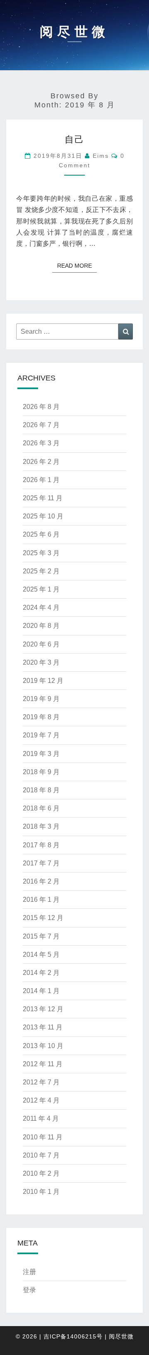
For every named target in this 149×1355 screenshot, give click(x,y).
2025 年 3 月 (41, 552)
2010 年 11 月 (42, 1137)
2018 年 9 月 (41, 771)
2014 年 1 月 (41, 990)
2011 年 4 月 (41, 1118)
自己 (74, 139)
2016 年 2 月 (41, 881)
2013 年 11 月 (42, 1027)
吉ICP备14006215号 (73, 1336)
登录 (29, 1289)
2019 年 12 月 (43, 680)
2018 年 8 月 (41, 790)
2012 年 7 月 (41, 1082)
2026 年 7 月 (41, 424)
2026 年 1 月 (41, 479)
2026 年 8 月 (41, 406)
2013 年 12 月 (43, 1009)
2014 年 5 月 (41, 954)
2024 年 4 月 (41, 607)
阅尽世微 (121, 1336)
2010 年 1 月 (41, 1191)
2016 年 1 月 (41, 899)
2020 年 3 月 (41, 662)
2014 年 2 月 (41, 972)
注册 (29, 1271)
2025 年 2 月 (41, 571)
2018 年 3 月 (41, 826)
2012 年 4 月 (41, 1100)
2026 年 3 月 (41, 443)
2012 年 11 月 (42, 1063)
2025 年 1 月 (41, 589)
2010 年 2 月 (41, 1173)
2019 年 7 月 (41, 735)
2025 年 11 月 (42, 498)
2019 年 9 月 (41, 698)
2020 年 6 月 (41, 644)
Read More (77, 265)
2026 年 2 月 (41, 461)
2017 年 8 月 (41, 845)
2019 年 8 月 (41, 716)
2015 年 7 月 (41, 936)
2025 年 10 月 (43, 516)
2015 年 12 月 (43, 917)
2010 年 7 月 (41, 1155)
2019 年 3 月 (41, 753)
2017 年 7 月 (41, 863)
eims (101, 155)
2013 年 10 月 (43, 1045)
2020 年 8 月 (41, 625)
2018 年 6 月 (41, 808)
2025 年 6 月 (41, 534)
